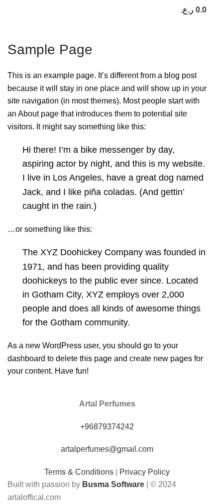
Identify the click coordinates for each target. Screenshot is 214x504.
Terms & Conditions (78, 472)
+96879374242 (107, 426)
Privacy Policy (144, 472)
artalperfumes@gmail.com (107, 449)
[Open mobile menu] (11, 10)
